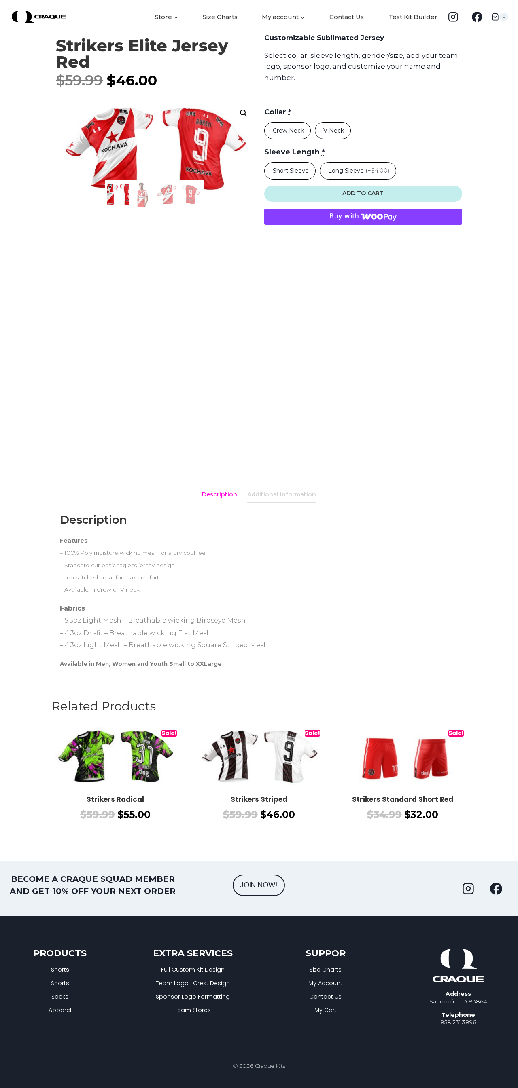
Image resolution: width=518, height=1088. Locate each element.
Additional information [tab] (281, 494)
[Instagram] (453, 16)
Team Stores (192, 1010)
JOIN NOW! (259, 885)
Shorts (60, 969)
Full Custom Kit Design (193, 969)
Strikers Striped (259, 799)
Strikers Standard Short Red (402, 799)
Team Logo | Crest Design (193, 983)
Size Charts (220, 17)
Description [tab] (219, 494)
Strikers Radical (115, 799)
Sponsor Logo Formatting (193, 997)
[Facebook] (477, 16)
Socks (59, 997)
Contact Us (346, 17)
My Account (325, 983)
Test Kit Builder (412, 17)
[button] (243, 113)
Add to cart (363, 193)
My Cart (325, 1010)
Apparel (60, 1010)
